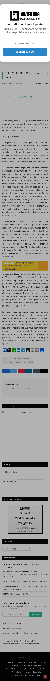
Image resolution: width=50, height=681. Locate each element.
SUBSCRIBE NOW (25, 52)
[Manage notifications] (45, 677)
